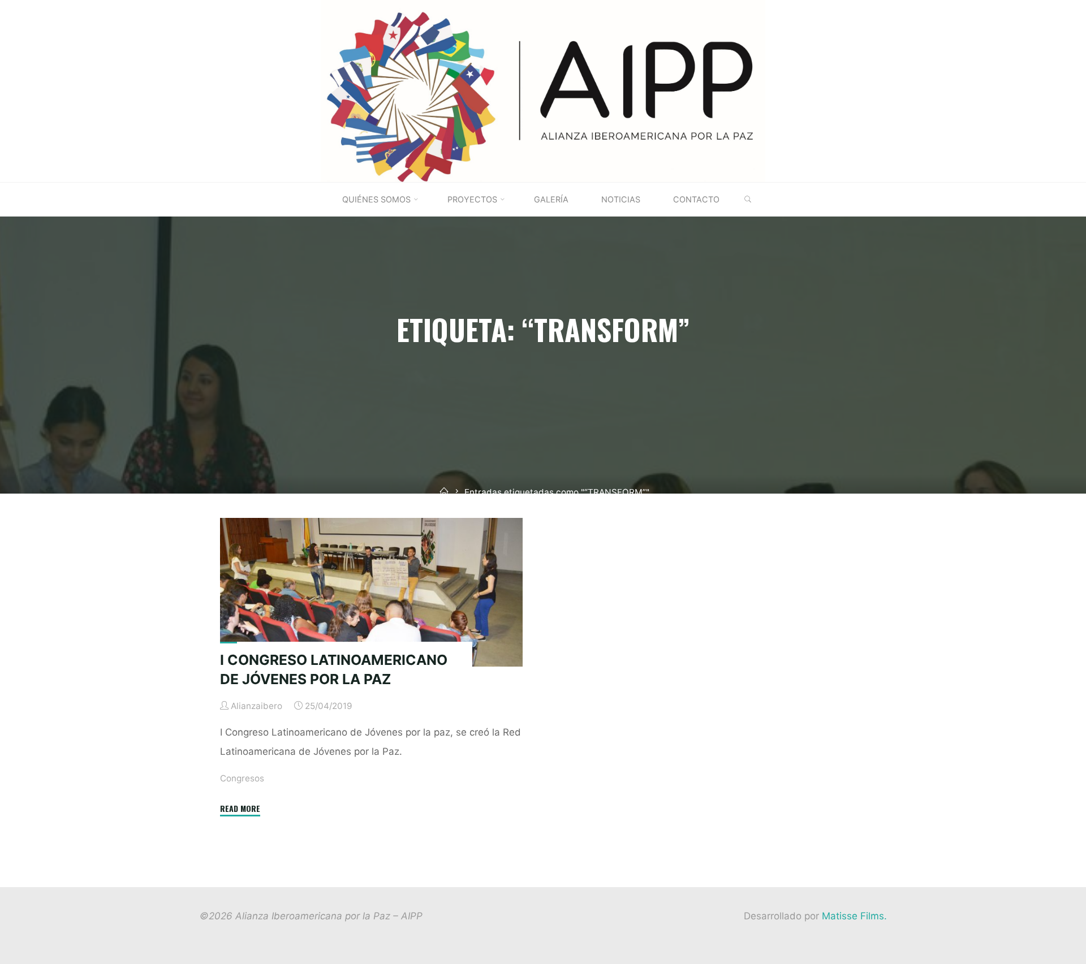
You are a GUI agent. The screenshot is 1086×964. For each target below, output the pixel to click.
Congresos (242, 778)
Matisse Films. (854, 916)
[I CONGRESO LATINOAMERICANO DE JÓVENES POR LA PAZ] (371, 592)
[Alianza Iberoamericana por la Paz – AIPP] (543, 90)
